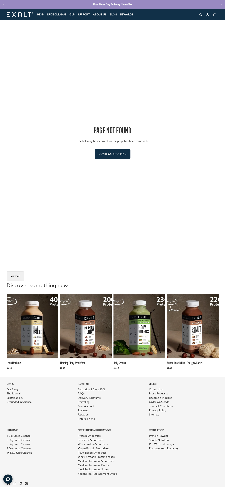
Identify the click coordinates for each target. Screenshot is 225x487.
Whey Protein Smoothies (93, 444)
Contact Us (156, 389)
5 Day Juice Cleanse (19, 444)
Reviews (83, 411)
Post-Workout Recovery (164, 448)
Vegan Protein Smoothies (93, 448)
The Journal (14, 394)
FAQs (81, 394)
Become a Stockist (160, 398)
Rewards (83, 415)
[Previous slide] (3, 4)
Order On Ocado (159, 402)
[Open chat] (8, 479)
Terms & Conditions (161, 406)
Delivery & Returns (89, 398)
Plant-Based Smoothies (92, 453)
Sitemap (154, 415)
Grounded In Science (19, 402)
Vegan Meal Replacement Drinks (97, 474)
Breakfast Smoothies (90, 440)
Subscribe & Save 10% (91, 389)
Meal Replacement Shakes (94, 470)
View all (15, 276)
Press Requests (158, 394)
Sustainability (15, 398)
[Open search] (200, 14)
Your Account (86, 406)
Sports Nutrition (159, 440)
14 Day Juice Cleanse (19, 453)
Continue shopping (113, 154)
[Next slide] (221, 4)
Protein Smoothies (89, 436)
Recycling (84, 402)
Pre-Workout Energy (161, 444)
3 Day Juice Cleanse (19, 440)
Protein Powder (158, 436)
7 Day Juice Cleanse (19, 448)
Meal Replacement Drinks (93, 465)
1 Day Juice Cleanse (18, 436)
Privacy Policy (157, 411)
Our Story (12, 389)
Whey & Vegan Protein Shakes (96, 457)
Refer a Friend (86, 419)
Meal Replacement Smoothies (96, 461)
